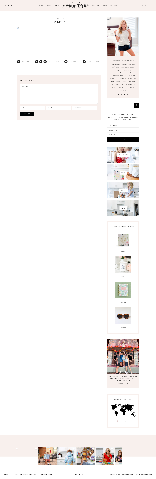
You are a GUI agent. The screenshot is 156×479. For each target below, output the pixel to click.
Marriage (95, 5)
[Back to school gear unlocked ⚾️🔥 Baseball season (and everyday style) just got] (66, 456)
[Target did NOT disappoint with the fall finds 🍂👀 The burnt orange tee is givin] (9, 456)
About (49, 5)
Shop (105, 5)
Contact (113, 5)
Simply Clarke (76, 5)
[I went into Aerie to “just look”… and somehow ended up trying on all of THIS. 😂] (28, 456)
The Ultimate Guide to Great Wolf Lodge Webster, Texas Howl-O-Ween (110, 378)
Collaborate (46, 474)
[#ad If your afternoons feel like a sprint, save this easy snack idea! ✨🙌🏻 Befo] (86, 456)
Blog (57, 5)
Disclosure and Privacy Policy (25, 474)
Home (41, 5)
